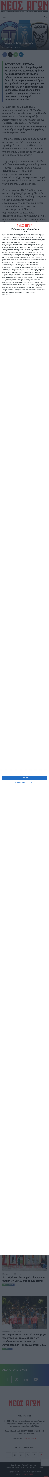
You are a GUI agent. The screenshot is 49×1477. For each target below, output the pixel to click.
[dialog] (24, 739)
